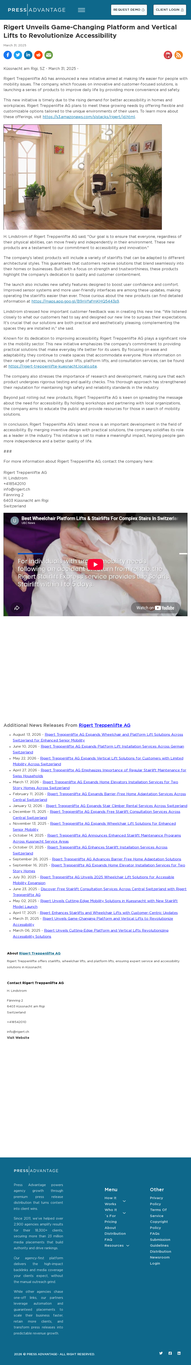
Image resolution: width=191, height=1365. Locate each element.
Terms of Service (158, 1213)
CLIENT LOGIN (168, 10)
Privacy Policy (156, 1201)
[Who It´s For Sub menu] (124, 1213)
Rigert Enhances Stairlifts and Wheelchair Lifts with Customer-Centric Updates (109, 912)
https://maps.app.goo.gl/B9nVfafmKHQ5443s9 (75, 301)
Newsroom (160, 1257)
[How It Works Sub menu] (124, 1201)
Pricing (111, 1221)
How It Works (110, 1201)
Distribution (115, 1233)
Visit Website (18, 1038)
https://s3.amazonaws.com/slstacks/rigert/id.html (89, 117)
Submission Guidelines (160, 1242)
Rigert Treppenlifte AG (104, 726)
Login (155, 1263)
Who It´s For (111, 1213)
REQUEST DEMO (126, 10)
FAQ (108, 1239)
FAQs (155, 1233)
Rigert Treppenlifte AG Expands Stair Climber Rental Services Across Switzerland (116, 805)
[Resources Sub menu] (128, 1245)
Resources (114, 1245)
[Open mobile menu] (81, 10)
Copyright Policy (159, 1224)
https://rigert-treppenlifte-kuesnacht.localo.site (52, 366)
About (110, 1227)
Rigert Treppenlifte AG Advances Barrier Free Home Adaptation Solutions (116, 859)
